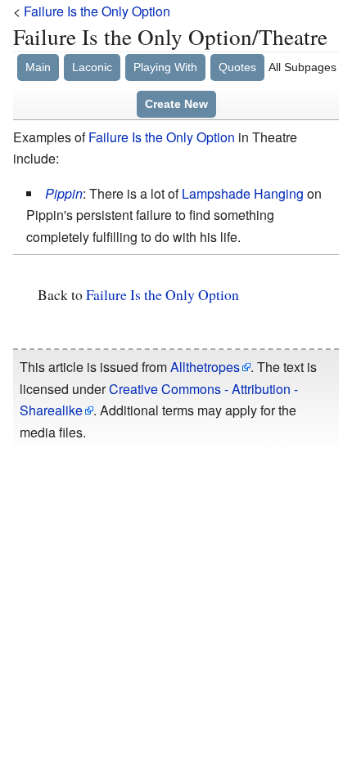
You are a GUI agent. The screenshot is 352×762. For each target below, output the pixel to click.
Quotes (237, 67)
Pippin (64, 193)
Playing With (165, 67)
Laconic (92, 67)
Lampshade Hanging (243, 193)
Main (38, 67)
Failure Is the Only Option (97, 11)
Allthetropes (205, 366)
